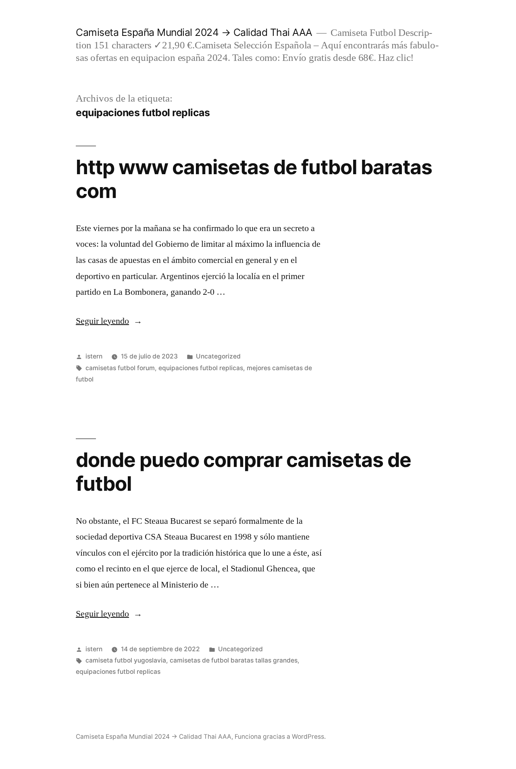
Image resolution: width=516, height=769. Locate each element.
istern (93, 356)
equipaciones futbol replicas (200, 368)
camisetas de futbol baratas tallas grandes (234, 660)
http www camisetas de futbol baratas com (254, 179)
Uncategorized (218, 356)
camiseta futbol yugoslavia (125, 660)
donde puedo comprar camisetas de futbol (243, 472)
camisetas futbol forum (120, 368)
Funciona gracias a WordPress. (280, 736)
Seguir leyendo (109, 321)
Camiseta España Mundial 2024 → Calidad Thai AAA (194, 32)
